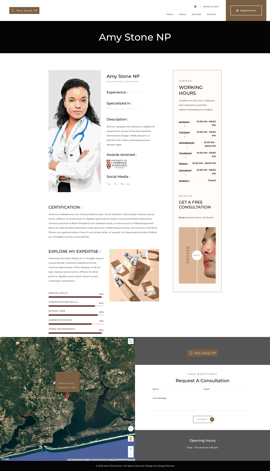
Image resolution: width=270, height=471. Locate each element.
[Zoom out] (131, 454)
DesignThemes (166, 466)
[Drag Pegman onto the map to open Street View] (131, 439)
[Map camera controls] (131, 428)
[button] (67, 396)
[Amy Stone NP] (75, 131)
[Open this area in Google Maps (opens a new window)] (5, 459)
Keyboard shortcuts (77, 460)
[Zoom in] (131, 449)
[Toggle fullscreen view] (131, 341)
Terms (132, 460)
